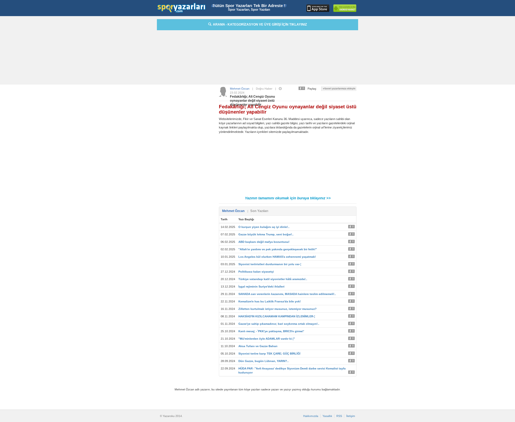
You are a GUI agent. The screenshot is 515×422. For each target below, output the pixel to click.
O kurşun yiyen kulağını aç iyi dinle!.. (263, 227)
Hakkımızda (310, 416)
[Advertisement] (139, 79)
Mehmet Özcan (239, 88)
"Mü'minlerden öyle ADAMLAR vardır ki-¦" (266, 338)
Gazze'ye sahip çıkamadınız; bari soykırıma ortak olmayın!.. (278, 323)
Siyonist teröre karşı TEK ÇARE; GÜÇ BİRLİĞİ (270, 353)
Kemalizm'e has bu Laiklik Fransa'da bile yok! (269, 301)
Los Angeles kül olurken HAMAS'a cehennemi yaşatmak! (277, 256)
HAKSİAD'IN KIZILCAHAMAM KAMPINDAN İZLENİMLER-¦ (276, 316)
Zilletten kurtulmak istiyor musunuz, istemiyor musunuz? (277, 308)
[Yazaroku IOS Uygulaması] (317, 8)
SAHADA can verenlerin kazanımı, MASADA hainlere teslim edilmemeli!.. (287, 294)
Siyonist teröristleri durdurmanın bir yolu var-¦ (269, 264)
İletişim (350, 416)
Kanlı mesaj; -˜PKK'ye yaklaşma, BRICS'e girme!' (271, 331)
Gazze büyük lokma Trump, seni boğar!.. (266, 234)
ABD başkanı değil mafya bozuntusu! (263, 241)
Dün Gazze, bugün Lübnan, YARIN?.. (263, 361)
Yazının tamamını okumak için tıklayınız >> (288, 198)
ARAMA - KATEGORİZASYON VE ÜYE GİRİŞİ (259, 24)
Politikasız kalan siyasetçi (256, 271)
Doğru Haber (264, 88)
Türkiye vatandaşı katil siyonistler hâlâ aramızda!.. (272, 279)
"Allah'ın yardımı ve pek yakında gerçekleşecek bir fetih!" (277, 249)
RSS (339, 416)
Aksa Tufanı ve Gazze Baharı (257, 346)
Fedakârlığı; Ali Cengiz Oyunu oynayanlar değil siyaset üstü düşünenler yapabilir (252, 100)
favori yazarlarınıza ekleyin (339, 88)
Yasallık (327, 416)
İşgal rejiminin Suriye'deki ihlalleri (261, 286)
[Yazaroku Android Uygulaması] (344, 8)
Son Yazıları (259, 211)
